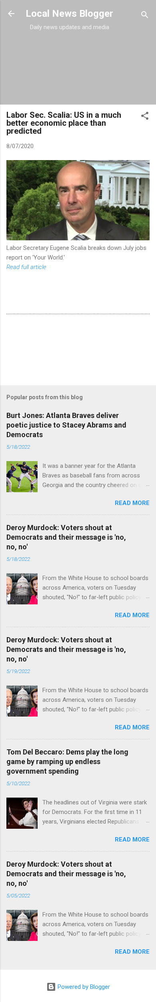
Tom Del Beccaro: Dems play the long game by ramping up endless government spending (67, 761)
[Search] (145, 16)
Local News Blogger (69, 13)
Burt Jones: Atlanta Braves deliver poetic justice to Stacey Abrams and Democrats (66, 425)
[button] (145, 117)
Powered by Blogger (83, 986)
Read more (132, 503)
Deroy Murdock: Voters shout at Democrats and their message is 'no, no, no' (66, 537)
